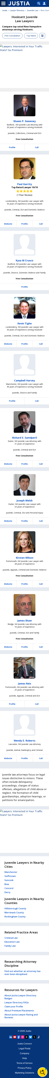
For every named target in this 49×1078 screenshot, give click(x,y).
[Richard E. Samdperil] (24, 422)
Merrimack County (14, 912)
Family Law (10, 945)
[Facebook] (18, 1037)
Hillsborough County (15, 908)
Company (24, 1053)
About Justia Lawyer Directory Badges (20, 997)
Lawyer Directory (17, 10)
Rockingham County (15, 916)
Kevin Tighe (24, 323)
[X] (34, 1037)
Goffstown (10, 876)
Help (24, 1058)
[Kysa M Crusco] (24, 245)
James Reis (24, 683)
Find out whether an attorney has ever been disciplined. (22, 973)
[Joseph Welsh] (24, 485)
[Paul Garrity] (24, 168)
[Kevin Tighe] (24, 308)
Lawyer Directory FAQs (16, 1002)
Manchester (10, 872)
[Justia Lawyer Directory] (38, 1037)
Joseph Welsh (24, 500)
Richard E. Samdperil (24, 437)
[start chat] (42, 1072)
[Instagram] (22, 1037)
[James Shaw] (24, 605)
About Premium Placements (19, 1010)
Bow (6, 884)
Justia (4, 10)
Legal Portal (24, 1048)
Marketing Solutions (24, 1073)
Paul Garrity (24, 184)
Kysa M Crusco (24, 260)
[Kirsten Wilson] (24, 542)
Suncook (8, 880)
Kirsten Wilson (24, 557)
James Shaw (24, 620)
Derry (7, 892)
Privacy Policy (24, 1068)
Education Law (12, 941)
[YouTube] (14, 1037)
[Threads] (26, 1037)
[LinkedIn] (10, 1037)
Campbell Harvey (24, 380)
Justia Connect (24, 1044)
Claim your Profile (13, 1006)
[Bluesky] (30, 1037)
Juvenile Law (32, 10)
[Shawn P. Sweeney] (24, 105)
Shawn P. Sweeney (24, 121)
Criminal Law (11, 937)
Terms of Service (24, 1063)
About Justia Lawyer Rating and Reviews (21, 1016)
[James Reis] (24, 668)
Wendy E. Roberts (24, 740)
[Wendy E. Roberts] (24, 725)
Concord (8, 888)
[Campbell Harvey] (24, 365)
